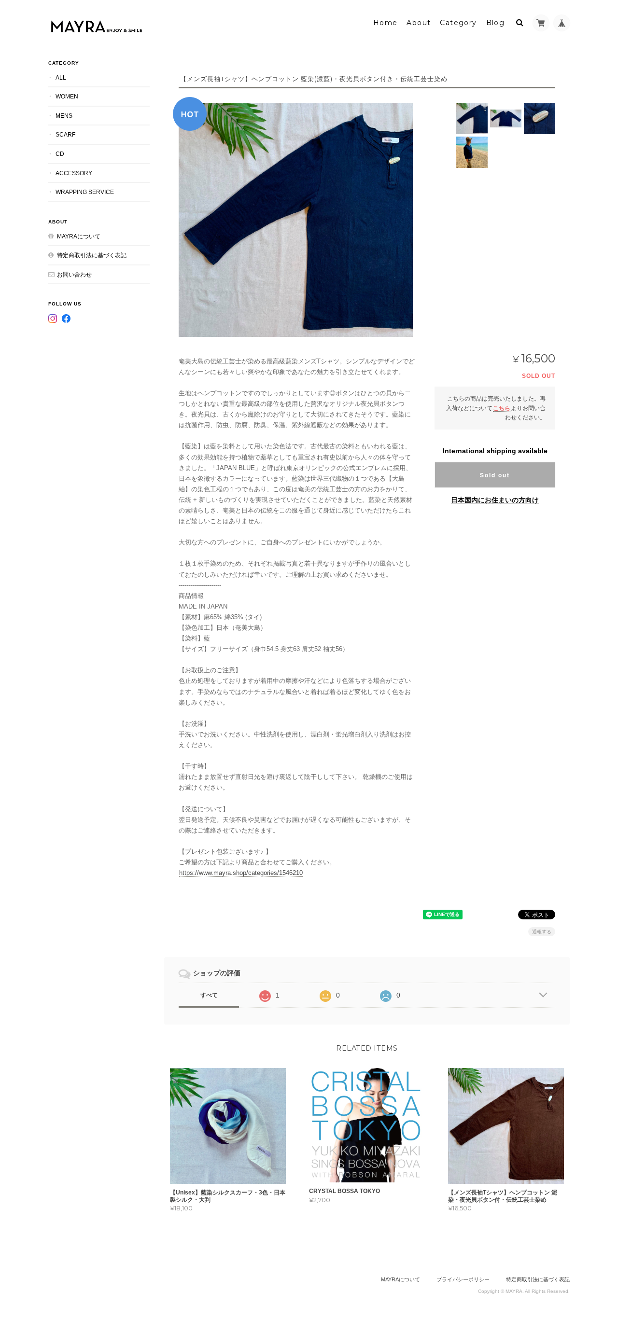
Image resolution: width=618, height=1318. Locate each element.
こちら (501, 408)
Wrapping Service (85, 192)
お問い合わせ (74, 274)
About (419, 22)
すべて (209, 995)
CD (60, 154)
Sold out (495, 475)
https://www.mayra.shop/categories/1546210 (241, 872)
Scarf (65, 134)
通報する (541, 931)
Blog (495, 22)
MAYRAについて (78, 236)
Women (67, 96)
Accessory (74, 173)
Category (458, 22)
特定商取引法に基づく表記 (91, 255)
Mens (64, 115)
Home (385, 22)
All (61, 77)
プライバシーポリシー (463, 1279)
